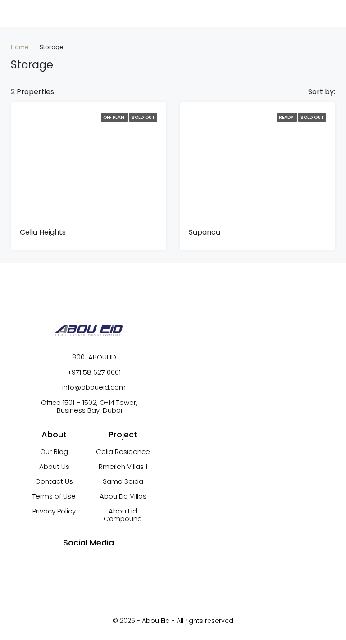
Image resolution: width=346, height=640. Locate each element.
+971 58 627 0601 (94, 372)
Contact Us (54, 481)
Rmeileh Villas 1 (123, 466)
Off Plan (114, 117)
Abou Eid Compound (123, 514)
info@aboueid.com (94, 387)
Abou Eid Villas (123, 496)
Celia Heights (43, 232)
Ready (287, 117)
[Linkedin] (113, 563)
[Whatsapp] (97, 563)
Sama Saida (123, 481)
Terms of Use (54, 496)
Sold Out (143, 117)
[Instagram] (80, 563)
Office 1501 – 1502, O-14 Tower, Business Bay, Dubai (91, 406)
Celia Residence (123, 451)
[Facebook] (63, 563)
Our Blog (54, 451)
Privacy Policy (54, 511)
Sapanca (204, 232)
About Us (54, 466)
